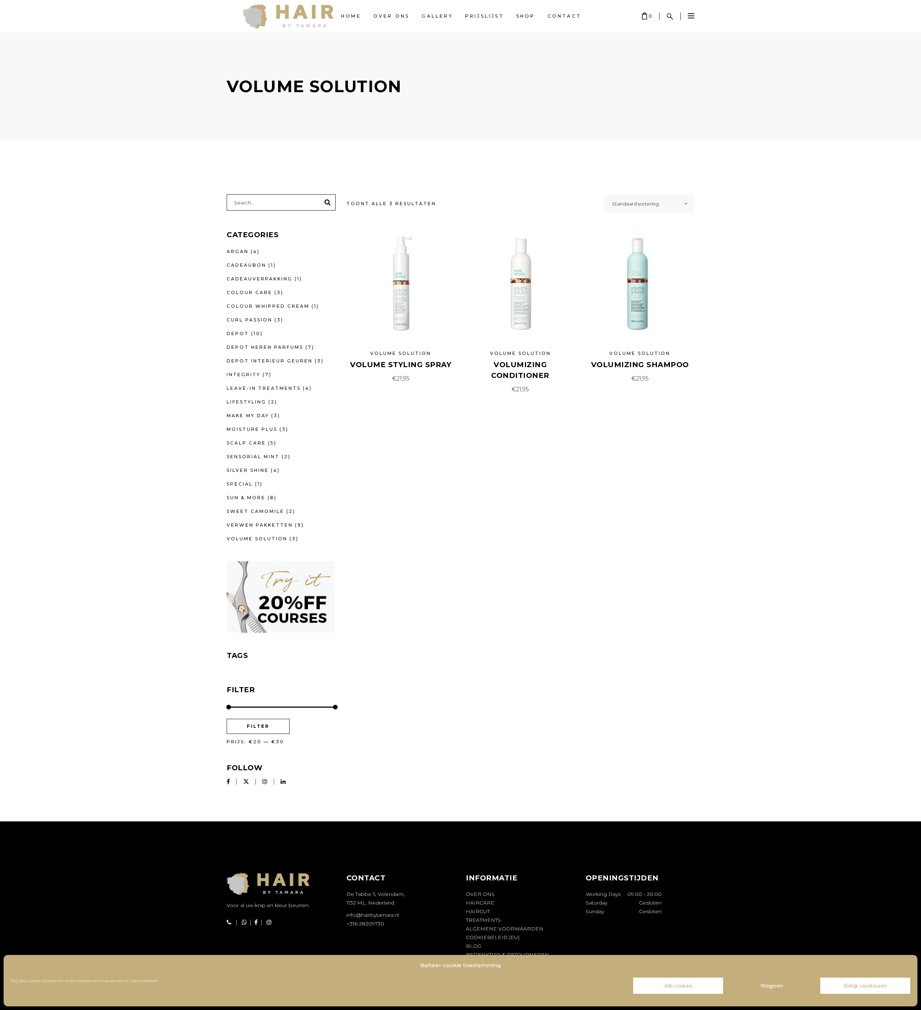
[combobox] (649, 203)
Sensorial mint (253, 456)
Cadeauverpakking (259, 278)
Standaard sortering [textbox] (635, 204)
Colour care (249, 292)
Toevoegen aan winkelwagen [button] (401, 378)
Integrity (243, 374)
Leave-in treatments (264, 388)
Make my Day (248, 415)
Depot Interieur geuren (270, 361)
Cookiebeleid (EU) (493, 937)
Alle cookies (678, 986)
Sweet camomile (255, 511)
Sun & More (246, 497)
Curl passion (249, 320)
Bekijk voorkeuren (865, 986)
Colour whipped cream (268, 306)
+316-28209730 (365, 923)
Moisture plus (252, 429)
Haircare (480, 902)
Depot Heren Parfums (265, 347)
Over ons (480, 894)
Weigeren (772, 986)
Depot (238, 333)
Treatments (483, 920)
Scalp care (246, 443)
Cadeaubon (246, 265)
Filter (258, 726)
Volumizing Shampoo (640, 364)
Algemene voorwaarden (504, 928)
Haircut (478, 911)
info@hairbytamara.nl (372, 915)
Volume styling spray (400, 364)
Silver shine (248, 470)
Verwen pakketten (260, 525)
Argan (238, 251)
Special (240, 484)
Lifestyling (246, 402)
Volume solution (400, 353)
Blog (473, 946)
